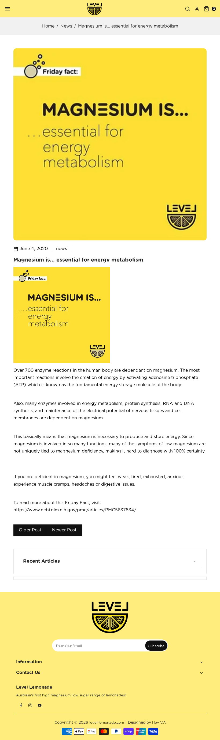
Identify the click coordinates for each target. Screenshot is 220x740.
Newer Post (64, 530)
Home (48, 26)
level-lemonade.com (106, 722)
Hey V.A (159, 722)
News (66, 26)
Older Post (30, 530)
